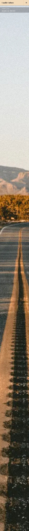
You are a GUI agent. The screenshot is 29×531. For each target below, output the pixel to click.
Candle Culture (8, 3)
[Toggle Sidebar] (26, 2)
